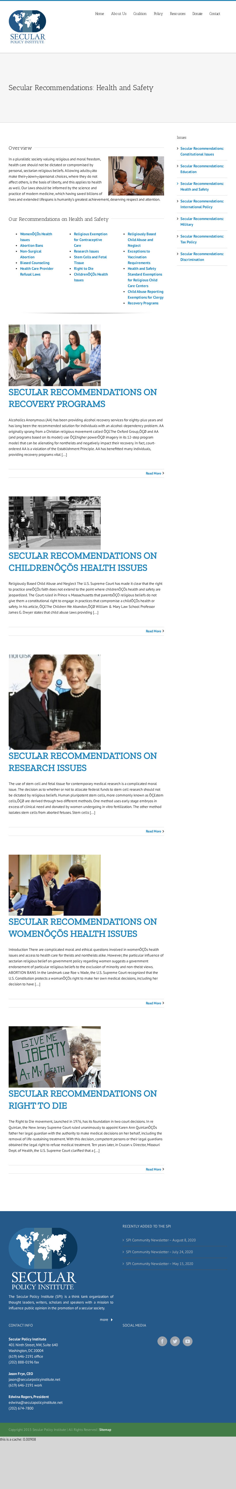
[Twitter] (175, 1341)
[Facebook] (162, 1341)
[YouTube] (188, 1341)
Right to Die (84, 268)
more (104, 1319)
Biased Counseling (35, 262)
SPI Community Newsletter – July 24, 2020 (159, 1251)
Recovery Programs (143, 303)
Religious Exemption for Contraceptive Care (90, 240)
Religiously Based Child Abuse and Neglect (142, 240)
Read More (153, 473)
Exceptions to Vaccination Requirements (139, 257)
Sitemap (105, 1429)
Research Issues (86, 251)
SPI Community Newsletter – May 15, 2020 (159, 1263)
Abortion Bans (31, 245)
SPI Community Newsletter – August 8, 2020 (161, 1240)
